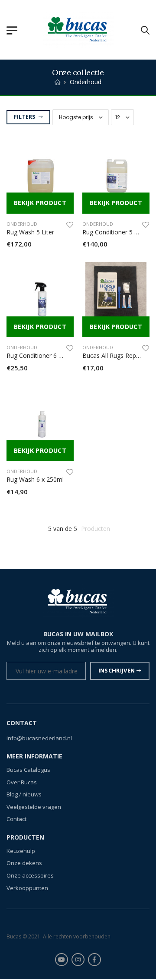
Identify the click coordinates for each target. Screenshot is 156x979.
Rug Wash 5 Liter (30, 232)
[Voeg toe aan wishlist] (69, 224)
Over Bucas (21, 782)
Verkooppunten (27, 888)
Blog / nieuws (24, 794)
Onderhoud (21, 223)
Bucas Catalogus (28, 770)
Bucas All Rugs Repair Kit (117, 355)
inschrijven (116, 670)
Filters (25, 116)
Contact (16, 819)
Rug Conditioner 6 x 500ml (43, 355)
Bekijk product (40, 203)
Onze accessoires (30, 875)
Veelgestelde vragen (33, 807)
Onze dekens (24, 863)
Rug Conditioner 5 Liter (114, 232)
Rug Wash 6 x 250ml (35, 479)
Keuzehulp (20, 851)
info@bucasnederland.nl (39, 738)
